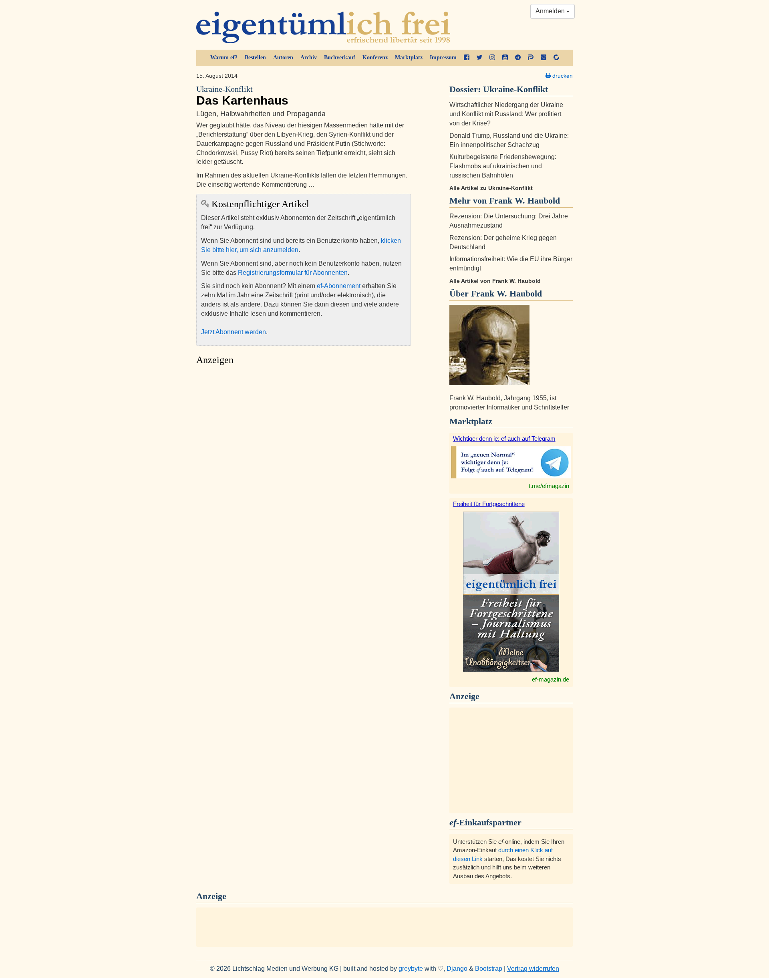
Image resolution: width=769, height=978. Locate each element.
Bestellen (255, 57)
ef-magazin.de (550, 679)
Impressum (443, 57)
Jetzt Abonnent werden (233, 332)
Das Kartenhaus (242, 96)
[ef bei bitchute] (556, 58)
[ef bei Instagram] (492, 58)
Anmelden (550, 11)
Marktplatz (409, 57)
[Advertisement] (303, 445)
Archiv (308, 57)
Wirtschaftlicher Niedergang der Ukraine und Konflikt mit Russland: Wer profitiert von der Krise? (506, 114)
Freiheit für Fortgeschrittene (489, 503)
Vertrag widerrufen (533, 968)
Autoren (283, 57)
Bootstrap (488, 968)
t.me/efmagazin (549, 485)
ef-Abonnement (338, 285)
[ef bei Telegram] (518, 58)
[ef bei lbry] (543, 58)
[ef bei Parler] (530, 58)
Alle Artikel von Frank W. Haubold (495, 281)
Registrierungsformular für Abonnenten (293, 272)
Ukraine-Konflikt (515, 89)
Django (457, 968)
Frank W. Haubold (506, 293)
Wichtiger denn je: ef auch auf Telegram (504, 438)
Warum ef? (224, 57)
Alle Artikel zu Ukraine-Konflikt (491, 188)
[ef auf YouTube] (505, 58)
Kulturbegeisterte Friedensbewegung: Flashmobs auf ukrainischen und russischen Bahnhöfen (502, 166)
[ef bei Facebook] (466, 58)
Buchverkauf (339, 57)
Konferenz (375, 57)
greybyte (411, 968)
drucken (562, 76)
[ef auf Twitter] (479, 58)
